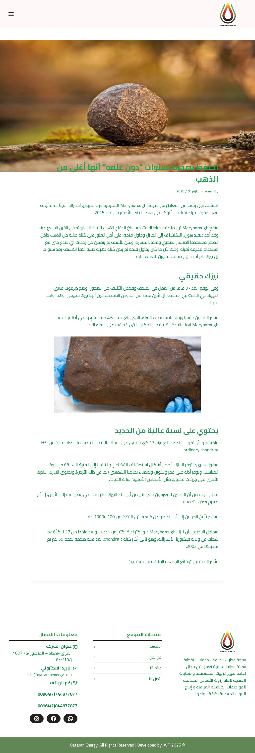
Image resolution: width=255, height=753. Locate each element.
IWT (166, 745)
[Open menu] (11, 13)
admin (209, 191)
